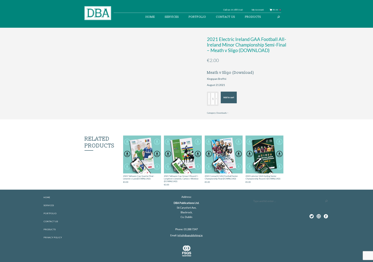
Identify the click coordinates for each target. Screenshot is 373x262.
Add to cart (228, 97)
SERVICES (49, 205)
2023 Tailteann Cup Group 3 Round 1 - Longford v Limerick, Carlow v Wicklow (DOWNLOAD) (181, 178)
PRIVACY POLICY (53, 237)
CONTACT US (51, 221)
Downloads (222, 113)
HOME (47, 197)
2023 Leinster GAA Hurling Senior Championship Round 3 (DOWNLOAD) (263, 177)
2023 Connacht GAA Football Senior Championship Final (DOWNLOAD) (221, 177)
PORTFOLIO (50, 213)
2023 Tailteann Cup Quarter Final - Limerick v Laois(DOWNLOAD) (138, 177)
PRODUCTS (50, 229)
